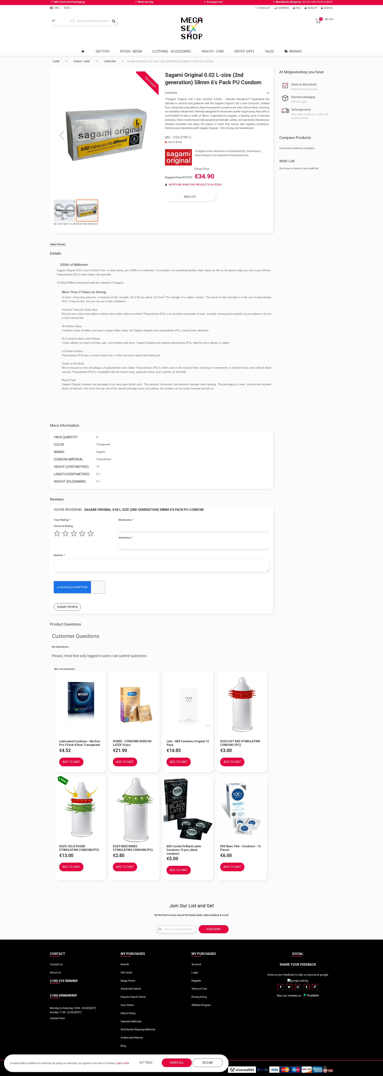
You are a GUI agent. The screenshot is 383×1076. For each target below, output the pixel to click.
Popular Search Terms (133, 996)
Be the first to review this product (76, 224)
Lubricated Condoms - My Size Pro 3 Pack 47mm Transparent (79, 743)
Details (55, 253)
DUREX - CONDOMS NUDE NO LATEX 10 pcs (132, 743)
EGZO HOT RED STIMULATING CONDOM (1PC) (240, 743)
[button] (62, 135)
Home (56, 61)
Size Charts (127, 1005)
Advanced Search (131, 988)
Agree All (177, 1062)
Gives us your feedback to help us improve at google (297, 974)
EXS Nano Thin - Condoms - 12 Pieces (240, 848)
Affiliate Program (201, 1005)
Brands (125, 964)
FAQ (298, 7)
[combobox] (84, 21)
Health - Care (82, 61)
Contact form (57, 1018)
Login (195, 972)
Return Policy (128, 1013)
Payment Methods (131, 1021)
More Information (64, 425)
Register (196, 980)
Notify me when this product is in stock (195, 184)
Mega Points (128, 980)
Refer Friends (58, 244)
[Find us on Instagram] (298, 987)
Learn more (122, 1063)
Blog (123, 1045)
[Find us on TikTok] (315, 987)
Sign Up (312, 7)
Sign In (328, 7)
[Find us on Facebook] (281, 987)
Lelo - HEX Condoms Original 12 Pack (188, 743)
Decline (207, 1062)
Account (196, 964)
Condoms (110, 61)
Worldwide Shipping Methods (138, 1029)
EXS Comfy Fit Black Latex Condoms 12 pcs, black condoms (184, 850)
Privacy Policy (199, 996)
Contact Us (56, 964)
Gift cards (126, 972)
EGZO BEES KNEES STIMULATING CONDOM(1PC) (133, 848)
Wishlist (264, 7)
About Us (55, 972)
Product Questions (65, 624)
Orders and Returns (132, 1037)
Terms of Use (199, 988)
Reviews (57, 499)
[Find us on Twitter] (289, 987)
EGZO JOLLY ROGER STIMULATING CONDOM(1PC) (79, 848)
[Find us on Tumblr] (306, 987)
